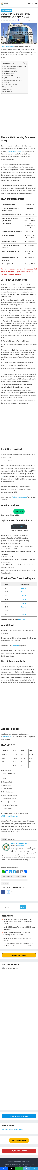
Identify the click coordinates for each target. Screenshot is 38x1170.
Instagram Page (29, 1164)
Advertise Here (29, 1167)
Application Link (8, 75)
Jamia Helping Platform (9, 20)
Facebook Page (9, 1167)
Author (4, 839)
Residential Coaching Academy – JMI (15, 66)
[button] (31, 3)
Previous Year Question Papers (13, 80)
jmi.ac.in (16, 880)
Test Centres (8, 91)
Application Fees (9, 87)
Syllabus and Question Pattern (13, 78)
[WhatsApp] (19, 1168)
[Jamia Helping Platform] (6, 850)
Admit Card (7, 82)
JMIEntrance (20, 845)
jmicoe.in (24, 880)
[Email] (26, 1168)
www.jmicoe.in (6, 737)
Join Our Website (19, 1167)
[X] (11, 1168)
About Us (21, 1164)
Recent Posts (11, 839)
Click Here (21, 620)
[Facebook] (4, 1168)
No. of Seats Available (10, 85)
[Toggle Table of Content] (24, 63)
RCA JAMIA (5, 883)
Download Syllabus (19, 527)
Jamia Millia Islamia (7, 47)
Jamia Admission (7, 876)
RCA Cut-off (8, 89)
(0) (11, 891)
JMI (2, 476)
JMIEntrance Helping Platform (22, 1161)
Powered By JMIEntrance (11, 1164)
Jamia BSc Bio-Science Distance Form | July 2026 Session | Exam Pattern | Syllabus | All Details (18, 922)
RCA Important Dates (10, 69)
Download (24, 588)
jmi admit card (7, 880)
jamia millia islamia (20, 876)
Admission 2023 (7, 10)
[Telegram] (34, 1168)
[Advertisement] (19, 114)
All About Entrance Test (11, 71)
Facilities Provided (9, 73)
